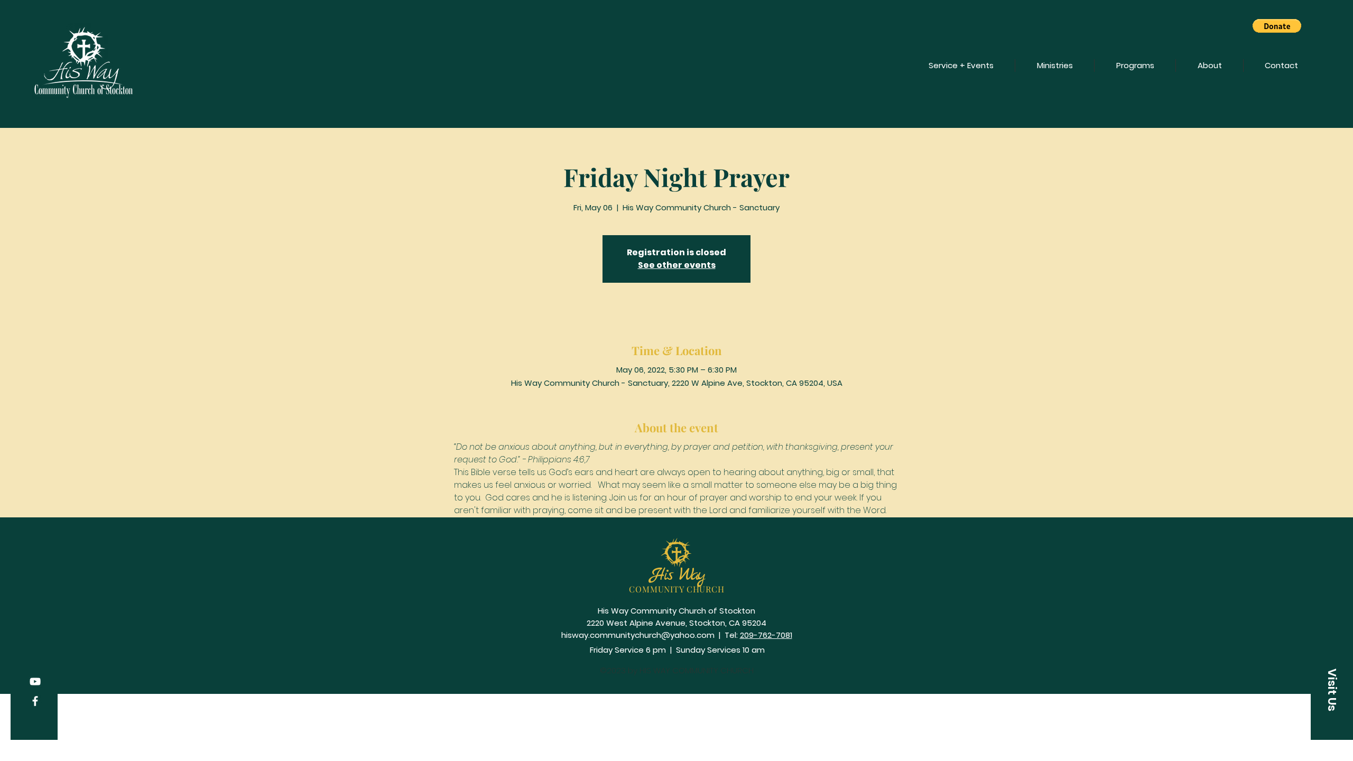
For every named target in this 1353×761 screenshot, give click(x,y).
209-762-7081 (766, 635)
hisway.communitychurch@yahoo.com (638, 635)
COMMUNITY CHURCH (677, 589)
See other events (677, 265)
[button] (1277, 26)
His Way (677, 575)
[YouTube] (35, 681)
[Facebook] (35, 701)
